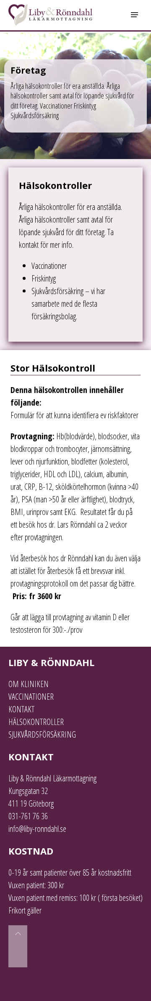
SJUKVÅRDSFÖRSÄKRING (42, 734)
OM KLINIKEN (28, 684)
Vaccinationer (49, 265)
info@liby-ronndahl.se (37, 828)
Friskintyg (43, 278)
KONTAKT (21, 709)
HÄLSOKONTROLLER (36, 722)
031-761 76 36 (28, 816)
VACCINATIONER (31, 696)
